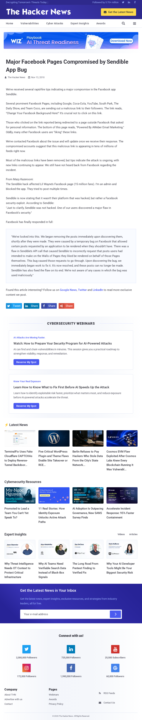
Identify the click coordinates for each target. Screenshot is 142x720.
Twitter (82, 290)
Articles (133, 534)
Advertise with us (13, 699)
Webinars (54, 694)
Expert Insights (80, 23)
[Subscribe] (115, 614)
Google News (68, 290)
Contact (8, 704)
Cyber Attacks (54, 23)
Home (9, 23)
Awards (100, 23)
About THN (10, 694)
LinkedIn (98, 290)
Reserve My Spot (26, 362)
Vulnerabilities (30, 23)
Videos (121, 534)
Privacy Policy (56, 704)
